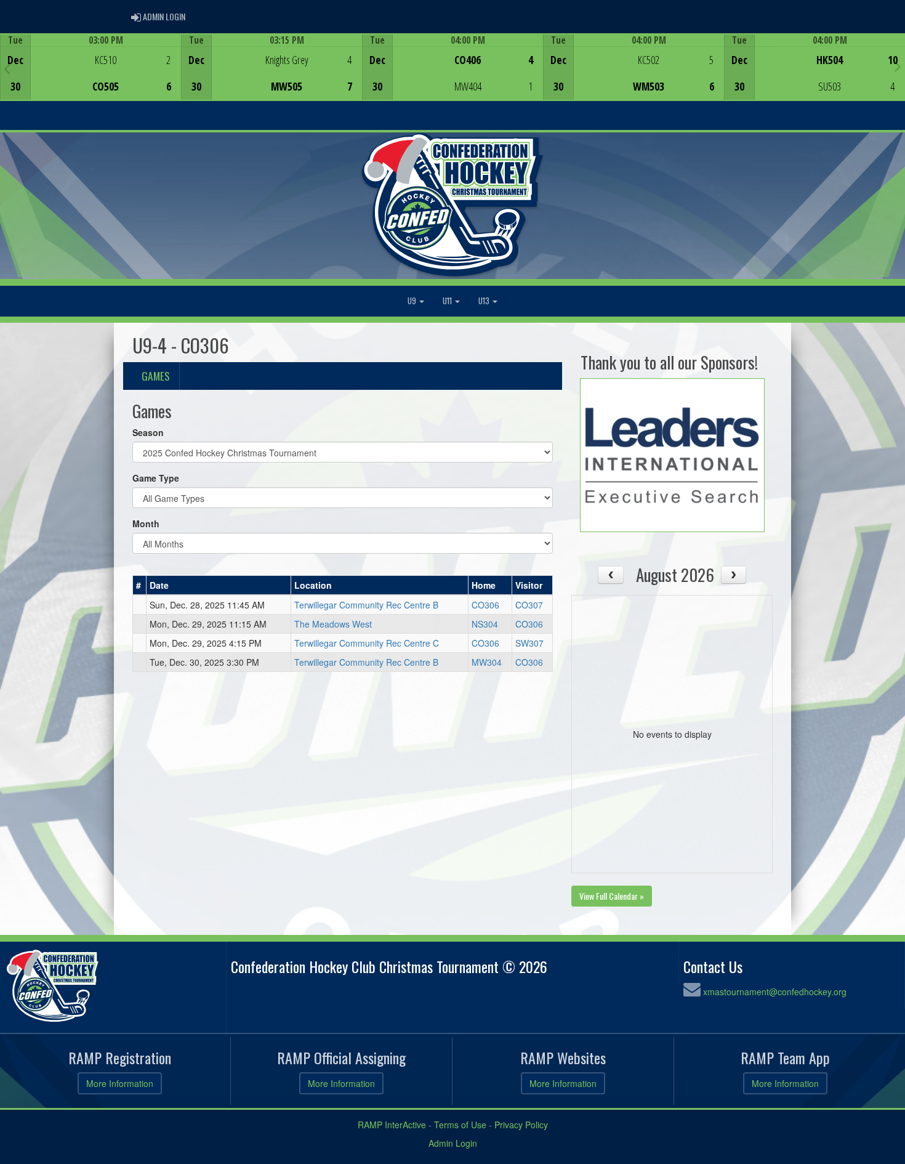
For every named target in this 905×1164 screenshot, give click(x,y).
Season (148, 432)
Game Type (155, 478)
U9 (413, 301)
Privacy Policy (521, 1124)
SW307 (529, 643)
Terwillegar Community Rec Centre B (366, 605)
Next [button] (898, 66)
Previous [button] (7, 68)
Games (156, 376)
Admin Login (452, 1143)
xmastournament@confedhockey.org (775, 991)
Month (145, 523)
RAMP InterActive (392, 1124)
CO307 (529, 605)
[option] (90, 67)
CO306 (485, 605)
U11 (448, 301)
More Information (119, 1083)
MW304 (487, 662)
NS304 (485, 624)
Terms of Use (460, 1124)
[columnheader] (140, 586)
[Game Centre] (91, 77)
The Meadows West (333, 624)
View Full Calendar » (611, 895)
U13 (484, 301)
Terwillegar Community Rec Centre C (366, 643)
